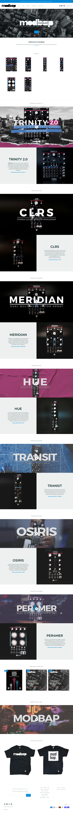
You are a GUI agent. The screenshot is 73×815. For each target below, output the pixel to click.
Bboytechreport (42, 797)
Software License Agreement (45, 792)
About (64, 787)
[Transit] (61, 64)
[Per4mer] (11, 84)
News (41, 787)
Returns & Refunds (45, 794)
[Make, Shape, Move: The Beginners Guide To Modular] (14, 680)
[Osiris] (28, 84)
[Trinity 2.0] (11, 64)
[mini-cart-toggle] (71, 5)
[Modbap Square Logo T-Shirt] (53, 760)
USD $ (66, 804)
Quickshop (7, 73)
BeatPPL (48, 797)
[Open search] (67, 5)
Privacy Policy (46, 789)
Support (45, 787)
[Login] (69, 5)
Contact (41, 789)
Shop (58, 787)
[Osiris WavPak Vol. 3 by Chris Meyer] (58, 680)
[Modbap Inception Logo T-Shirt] (20, 760)
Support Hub (40, 5)
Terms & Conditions (44, 790)
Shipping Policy (44, 795)
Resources (58, 789)
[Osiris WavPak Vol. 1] (36, 680)
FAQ (48, 787)
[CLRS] (28, 64)
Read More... (36, 45)
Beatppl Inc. (6, 809)
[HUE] (45, 64)
